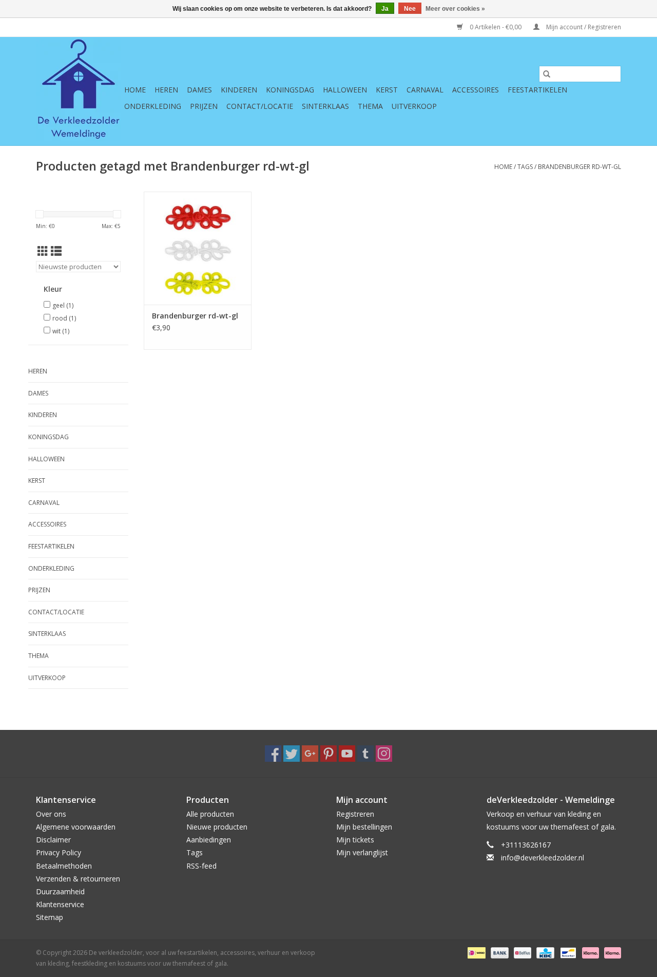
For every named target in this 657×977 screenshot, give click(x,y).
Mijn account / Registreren (583, 27)
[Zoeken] (546, 74)
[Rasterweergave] (42, 251)
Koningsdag (290, 90)
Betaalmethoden (64, 866)
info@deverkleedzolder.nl (542, 857)
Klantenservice (60, 904)
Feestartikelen (537, 90)
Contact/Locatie (259, 106)
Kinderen (239, 90)
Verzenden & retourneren (78, 879)
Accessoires (475, 90)
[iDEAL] (475, 952)
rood (64, 318)
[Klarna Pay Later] (611, 952)
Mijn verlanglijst (362, 852)
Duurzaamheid (60, 891)
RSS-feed (201, 866)
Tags (525, 166)
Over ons (51, 814)
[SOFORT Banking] (589, 952)
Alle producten (210, 814)
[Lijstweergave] (56, 251)
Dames (199, 90)
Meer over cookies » (455, 8)
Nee (410, 8)
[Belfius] (521, 952)
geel (62, 305)
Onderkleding (152, 106)
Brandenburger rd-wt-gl (579, 166)
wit (60, 331)
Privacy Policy (58, 852)
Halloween (345, 90)
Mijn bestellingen (364, 827)
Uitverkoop (414, 106)
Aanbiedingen (208, 839)
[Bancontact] (567, 952)
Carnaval (425, 90)
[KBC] (544, 952)
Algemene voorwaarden (75, 827)
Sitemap (49, 917)
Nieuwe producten (216, 827)
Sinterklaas (325, 106)
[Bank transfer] (498, 952)
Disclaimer (53, 839)
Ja (385, 8)
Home (135, 90)
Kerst (387, 90)
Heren (166, 90)
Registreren (355, 814)
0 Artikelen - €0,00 (495, 27)
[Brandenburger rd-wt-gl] (198, 248)
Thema (370, 106)
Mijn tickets (355, 839)
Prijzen (204, 106)
